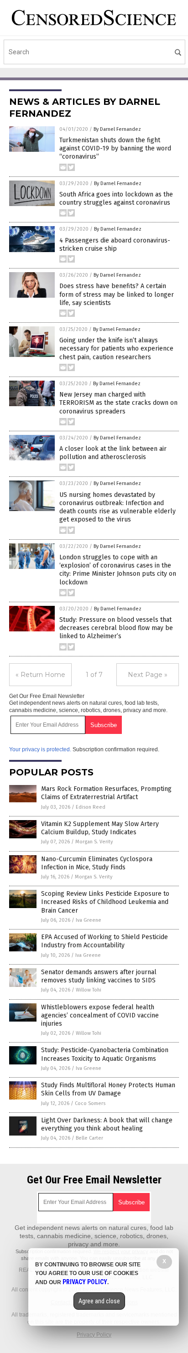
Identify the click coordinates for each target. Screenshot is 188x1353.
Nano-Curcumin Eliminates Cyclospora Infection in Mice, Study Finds (96, 863)
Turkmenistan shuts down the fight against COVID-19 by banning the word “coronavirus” (115, 148)
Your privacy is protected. (40, 749)
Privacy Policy (94, 1335)
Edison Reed (90, 807)
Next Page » (147, 675)
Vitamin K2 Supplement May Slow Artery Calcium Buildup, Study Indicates (100, 828)
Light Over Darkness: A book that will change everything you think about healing (106, 1124)
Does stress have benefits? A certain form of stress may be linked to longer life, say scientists (116, 294)
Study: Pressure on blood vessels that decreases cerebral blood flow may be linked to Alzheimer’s (116, 628)
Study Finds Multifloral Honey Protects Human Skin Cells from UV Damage (108, 1089)
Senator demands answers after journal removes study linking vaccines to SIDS (99, 976)
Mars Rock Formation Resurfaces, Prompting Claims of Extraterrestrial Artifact (106, 793)
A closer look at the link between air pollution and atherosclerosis (113, 453)
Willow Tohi (88, 990)
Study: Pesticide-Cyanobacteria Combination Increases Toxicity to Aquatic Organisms (104, 1054)
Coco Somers (90, 1103)
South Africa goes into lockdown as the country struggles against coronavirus (116, 199)
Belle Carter (89, 1138)
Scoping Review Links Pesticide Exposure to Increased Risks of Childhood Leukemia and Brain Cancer (105, 902)
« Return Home (40, 675)
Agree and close (99, 1301)
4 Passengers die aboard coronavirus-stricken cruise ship (114, 245)
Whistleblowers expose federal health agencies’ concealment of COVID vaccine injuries (100, 1015)
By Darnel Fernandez (117, 129)
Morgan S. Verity (94, 842)
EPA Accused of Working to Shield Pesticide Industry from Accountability (104, 941)
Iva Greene (88, 920)
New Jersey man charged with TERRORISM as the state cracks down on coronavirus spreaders (118, 403)
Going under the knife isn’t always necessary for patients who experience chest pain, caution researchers (116, 348)
